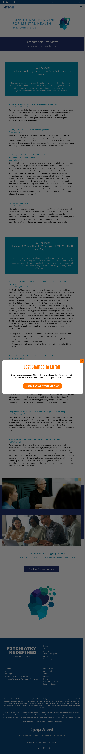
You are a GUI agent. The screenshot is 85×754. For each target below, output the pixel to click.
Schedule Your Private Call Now (42, 385)
